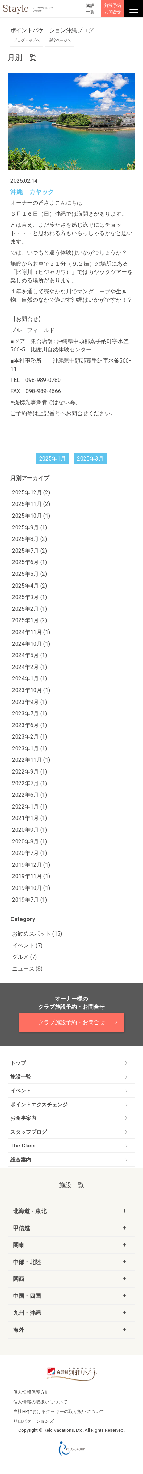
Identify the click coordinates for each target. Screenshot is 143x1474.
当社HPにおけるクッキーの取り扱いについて (58, 1411)
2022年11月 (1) (31, 760)
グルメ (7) (24, 957)
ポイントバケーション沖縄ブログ (52, 30)
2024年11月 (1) (31, 632)
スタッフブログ (28, 1132)
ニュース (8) (27, 968)
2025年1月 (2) (29, 620)
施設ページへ (59, 40)
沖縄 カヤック (32, 191)
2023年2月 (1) (29, 736)
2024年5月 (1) (29, 655)
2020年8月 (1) (29, 841)
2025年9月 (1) (29, 527)
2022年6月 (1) (29, 795)
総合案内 (20, 1159)
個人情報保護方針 (31, 1392)
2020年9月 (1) (29, 830)
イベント (20, 1091)
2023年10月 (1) (31, 690)
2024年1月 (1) (29, 678)
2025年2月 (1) (29, 609)
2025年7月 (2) (29, 550)
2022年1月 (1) (29, 806)
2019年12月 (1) (31, 864)
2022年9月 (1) (29, 771)
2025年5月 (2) (29, 574)
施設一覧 (20, 1077)
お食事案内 (23, 1118)
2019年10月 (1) (31, 888)
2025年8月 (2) (29, 539)
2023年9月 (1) (29, 702)
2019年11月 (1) (31, 876)
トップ (18, 1063)
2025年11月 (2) (31, 504)
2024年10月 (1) (31, 644)
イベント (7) (27, 945)
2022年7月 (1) (29, 783)
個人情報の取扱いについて (40, 1401)
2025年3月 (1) (29, 597)
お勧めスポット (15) (37, 933)
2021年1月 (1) (29, 818)
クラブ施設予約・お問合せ (71, 1022)
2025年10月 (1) (31, 515)
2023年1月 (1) (29, 748)
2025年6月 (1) (29, 562)
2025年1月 (52, 458)
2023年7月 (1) (29, 713)
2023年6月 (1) (29, 725)
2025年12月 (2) (31, 492)
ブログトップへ (26, 40)
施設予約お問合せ (112, 8)
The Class (23, 1146)
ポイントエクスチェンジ (39, 1104)
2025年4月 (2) (29, 585)
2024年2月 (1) (29, 667)
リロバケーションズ (33, 1421)
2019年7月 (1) (29, 899)
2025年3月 (90, 458)
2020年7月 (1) (29, 853)
